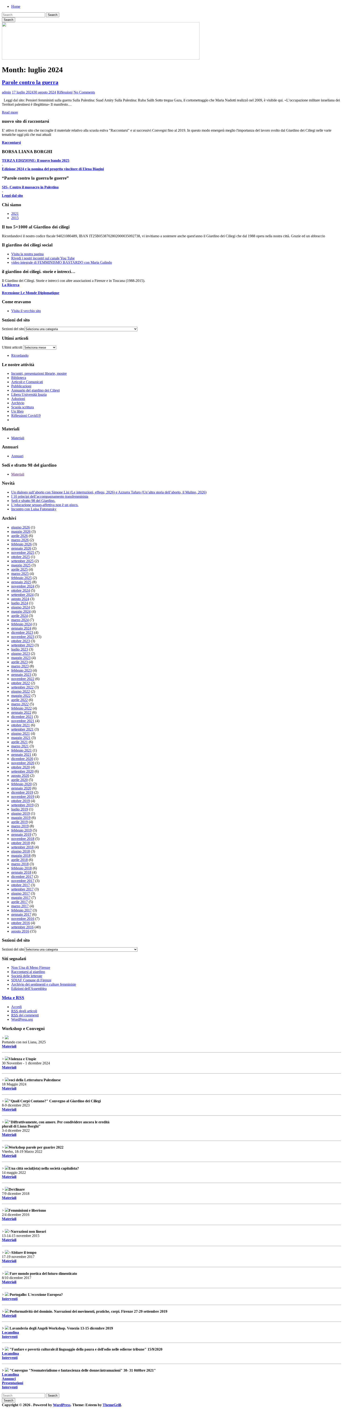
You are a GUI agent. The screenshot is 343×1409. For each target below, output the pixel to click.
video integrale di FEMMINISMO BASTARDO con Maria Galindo (61, 262)
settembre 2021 (22, 729)
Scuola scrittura (22, 407)
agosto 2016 (20, 931)
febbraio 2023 (21, 670)
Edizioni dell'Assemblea (29, 989)
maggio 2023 (21, 658)
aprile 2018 (19, 860)
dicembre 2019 (22, 792)
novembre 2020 (22, 763)
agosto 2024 (20, 599)
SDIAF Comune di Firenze (31, 980)
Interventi (10, 1299)
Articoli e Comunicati (27, 382)
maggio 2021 (21, 738)
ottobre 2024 (20, 590)
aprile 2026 (19, 536)
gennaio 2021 (21, 755)
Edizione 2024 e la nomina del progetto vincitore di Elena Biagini (53, 169)
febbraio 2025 (21, 578)
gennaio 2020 (21, 788)
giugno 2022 (20, 691)
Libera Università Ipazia (29, 394)
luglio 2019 (19, 809)
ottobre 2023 (20, 641)
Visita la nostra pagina (27, 254)
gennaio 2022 (21, 712)
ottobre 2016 (20, 923)
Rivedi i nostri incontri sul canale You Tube (43, 258)
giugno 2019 (20, 813)
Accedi (16, 1007)
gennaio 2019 (21, 834)
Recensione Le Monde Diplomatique (30, 293)
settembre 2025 (22, 561)
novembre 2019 (22, 797)
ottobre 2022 (20, 683)
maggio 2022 (21, 696)
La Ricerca (10, 285)
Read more (10, 112)
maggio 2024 (21, 611)
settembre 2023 (22, 645)
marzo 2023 (20, 666)
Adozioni (18, 399)
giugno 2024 (20, 607)
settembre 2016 (22, 927)
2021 (15, 214)
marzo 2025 (20, 574)
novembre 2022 (22, 679)
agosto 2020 (20, 776)
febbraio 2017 (21, 910)
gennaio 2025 (21, 582)
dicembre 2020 (22, 759)
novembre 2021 (22, 721)
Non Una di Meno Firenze (30, 967)
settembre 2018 (22, 847)
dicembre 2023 (22, 632)
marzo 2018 (20, 864)
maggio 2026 (21, 531)
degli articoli (24, 1011)
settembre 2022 (22, 687)
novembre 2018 (22, 839)
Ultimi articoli (12, 347)
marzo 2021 (20, 746)
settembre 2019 (22, 805)
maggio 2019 (21, 818)
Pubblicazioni (21, 386)
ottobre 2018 (20, 843)
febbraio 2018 (21, 868)
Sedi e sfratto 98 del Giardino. (33, 501)
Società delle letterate (26, 976)
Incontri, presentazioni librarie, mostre (39, 373)
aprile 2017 (19, 902)
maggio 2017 (21, 898)
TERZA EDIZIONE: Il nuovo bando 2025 (35, 160)
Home (15, 6)
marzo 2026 (20, 540)
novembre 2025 (22, 553)
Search (52, 15)
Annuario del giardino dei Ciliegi (35, 390)
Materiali (17, 438)
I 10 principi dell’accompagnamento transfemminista (49, 496)
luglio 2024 (19, 603)
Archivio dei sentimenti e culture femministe (43, 984)
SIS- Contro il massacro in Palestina (30, 187)
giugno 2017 (20, 893)
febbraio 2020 (21, 784)
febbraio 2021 (21, 750)
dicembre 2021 (22, 717)
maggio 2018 (21, 856)
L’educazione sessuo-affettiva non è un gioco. (44, 505)
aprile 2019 (19, 822)
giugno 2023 (20, 654)
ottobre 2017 (20, 885)
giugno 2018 (20, 851)
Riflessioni (65, 92)
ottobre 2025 (20, 557)
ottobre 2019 (20, 801)
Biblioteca (18, 378)
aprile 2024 (19, 616)
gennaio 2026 (21, 548)
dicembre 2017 (22, 877)
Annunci (9, 1379)
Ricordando (19, 355)
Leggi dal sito (12, 196)
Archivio (17, 403)
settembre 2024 (22, 595)
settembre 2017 (22, 889)
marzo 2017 (20, 906)
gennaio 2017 (21, 914)
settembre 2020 (22, 771)
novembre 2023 (22, 637)
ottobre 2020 (20, 767)
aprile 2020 (19, 780)
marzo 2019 (20, 826)
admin (6, 92)
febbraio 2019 (21, 830)
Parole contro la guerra (30, 82)
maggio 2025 (21, 565)
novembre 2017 (22, 881)
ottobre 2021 (20, 725)
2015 (15, 218)
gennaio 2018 (21, 872)
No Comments (84, 92)
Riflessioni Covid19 (26, 416)
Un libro (17, 411)
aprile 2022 (19, 700)
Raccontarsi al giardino (28, 972)
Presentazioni (12, 1383)
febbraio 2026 (21, 544)
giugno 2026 (20, 527)
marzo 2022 (20, 704)
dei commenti (25, 1015)
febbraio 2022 (21, 708)
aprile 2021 (19, 742)
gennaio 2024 (21, 628)
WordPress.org (22, 1019)
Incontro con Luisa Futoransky (33, 509)
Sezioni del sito (13, 329)
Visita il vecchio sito (26, 311)
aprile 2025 (19, 569)
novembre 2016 (22, 919)
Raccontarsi (11, 142)
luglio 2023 (19, 649)
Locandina (10, 1332)
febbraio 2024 (21, 624)
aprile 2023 (19, 662)
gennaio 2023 (21, 675)
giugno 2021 (20, 733)
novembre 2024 (22, 586)
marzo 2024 (20, 620)
